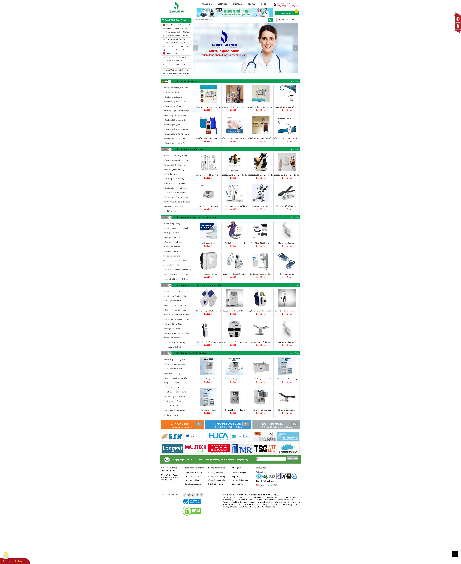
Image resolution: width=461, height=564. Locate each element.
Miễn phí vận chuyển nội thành (182, 427)
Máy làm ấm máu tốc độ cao (174, 310)
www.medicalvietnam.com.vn (288, 502)
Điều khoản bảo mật (240, 480)
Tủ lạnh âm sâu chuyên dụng (286, 379)
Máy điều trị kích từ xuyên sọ (286, 107)
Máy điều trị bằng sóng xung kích (176, 129)
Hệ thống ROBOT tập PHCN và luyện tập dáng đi (239, 206)
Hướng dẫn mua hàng (216, 476)
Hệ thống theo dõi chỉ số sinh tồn (176, 291)
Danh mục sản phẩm (175, 20)
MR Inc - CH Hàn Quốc (173, 61)
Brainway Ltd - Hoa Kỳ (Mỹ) (175, 50)
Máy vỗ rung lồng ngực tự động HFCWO (210, 138)
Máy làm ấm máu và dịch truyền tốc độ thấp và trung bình (294, 311)
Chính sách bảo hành (193, 476)
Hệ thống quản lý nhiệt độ (173, 301)
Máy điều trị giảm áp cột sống (175, 188)
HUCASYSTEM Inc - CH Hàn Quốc (174, 65)
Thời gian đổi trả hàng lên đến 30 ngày (277, 427)
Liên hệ (264, 4)
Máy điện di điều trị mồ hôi (173, 251)
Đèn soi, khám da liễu (171, 265)
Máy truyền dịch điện (171, 328)
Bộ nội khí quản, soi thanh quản (175, 274)
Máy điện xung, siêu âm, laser (175, 106)
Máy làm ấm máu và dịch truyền (175, 305)
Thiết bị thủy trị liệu (171, 174)
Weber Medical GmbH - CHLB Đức (177, 32)
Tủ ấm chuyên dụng (208, 410)
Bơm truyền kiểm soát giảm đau (176, 333)
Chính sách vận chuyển (193, 473)
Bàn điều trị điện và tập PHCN (175, 192)
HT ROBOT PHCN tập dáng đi (175, 183)
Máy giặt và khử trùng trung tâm (260, 410)
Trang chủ (207, 4)
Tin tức (251, 4)
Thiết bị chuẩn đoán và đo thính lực (177, 270)
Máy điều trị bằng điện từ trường (176, 134)
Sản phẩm (237, 4)
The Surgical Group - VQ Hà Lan (176, 43)
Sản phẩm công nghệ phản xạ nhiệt (208, 311)
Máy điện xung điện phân (173, 97)
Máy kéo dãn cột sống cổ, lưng (175, 155)
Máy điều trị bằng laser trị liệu (175, 120)
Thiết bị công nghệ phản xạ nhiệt (176, 319)
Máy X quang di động (208, 243)
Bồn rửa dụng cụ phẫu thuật (261, 379)
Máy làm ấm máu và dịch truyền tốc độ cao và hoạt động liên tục (219, 342)
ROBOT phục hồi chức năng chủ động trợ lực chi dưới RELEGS (269, 175)
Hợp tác (235, 476)
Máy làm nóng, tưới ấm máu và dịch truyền (263, 311)
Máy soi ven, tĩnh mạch (172, 246)
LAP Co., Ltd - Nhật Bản (174, 53)
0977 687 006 (288, 20)
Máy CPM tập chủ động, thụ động (176, 202)
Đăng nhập (282, 6)
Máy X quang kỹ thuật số (172, 233)
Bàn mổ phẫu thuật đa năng (174, 342)
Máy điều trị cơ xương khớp (174, 143)
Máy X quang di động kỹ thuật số (234, 274)
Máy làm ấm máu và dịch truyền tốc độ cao (237, 342)
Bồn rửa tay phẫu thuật (172, 347)
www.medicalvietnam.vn (266, 502)
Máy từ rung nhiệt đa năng (173, 169)
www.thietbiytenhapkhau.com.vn (242, 502)
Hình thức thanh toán (216, 480)
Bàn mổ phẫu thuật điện (286, 410)
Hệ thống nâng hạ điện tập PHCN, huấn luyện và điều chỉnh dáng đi (219, 175)
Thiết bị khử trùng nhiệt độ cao (208, 379)
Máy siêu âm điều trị (171, 92)
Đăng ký (294, 6)
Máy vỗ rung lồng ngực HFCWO (175, 88)
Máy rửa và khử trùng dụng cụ (235, 410)
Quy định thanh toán (193, 484)
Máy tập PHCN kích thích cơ (174, 206)
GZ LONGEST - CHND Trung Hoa (177, 74)
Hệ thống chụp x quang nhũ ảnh (175, 228)
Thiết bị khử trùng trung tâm (235, 379)
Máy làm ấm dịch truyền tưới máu (176, 315)
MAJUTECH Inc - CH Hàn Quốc (176, 70)
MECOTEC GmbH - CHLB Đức (176, 28)
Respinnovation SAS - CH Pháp (176, 35)
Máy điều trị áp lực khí (172, 125)
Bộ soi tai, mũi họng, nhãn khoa (175, 279)
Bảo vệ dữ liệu (237, 484)
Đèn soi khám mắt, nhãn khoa (175, 260)
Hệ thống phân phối (215, 473)
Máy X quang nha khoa (172, 242)
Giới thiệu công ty (239, 473)
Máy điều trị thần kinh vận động (175, 160)
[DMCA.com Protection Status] (191, 511)
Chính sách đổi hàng (192, 480)
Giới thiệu (222, 4)
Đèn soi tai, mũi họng (171, 256)
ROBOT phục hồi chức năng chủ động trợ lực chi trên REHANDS (296, 175)
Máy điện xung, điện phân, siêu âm (177, 101)
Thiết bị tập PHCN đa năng (173, 179)
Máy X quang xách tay (171, 237)
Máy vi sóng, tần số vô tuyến (174, 115)
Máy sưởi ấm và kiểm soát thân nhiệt (235, 311)
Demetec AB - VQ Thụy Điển (175, 39)
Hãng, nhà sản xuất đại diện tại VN (177, 25)
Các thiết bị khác (169, 211)
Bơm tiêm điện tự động (172, 324)
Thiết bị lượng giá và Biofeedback (176, 197)
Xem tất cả (294, 81)
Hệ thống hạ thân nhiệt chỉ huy (175, 296)
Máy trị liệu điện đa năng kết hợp (176, 111)
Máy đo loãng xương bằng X (174, 223)
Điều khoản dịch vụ (215, 484)
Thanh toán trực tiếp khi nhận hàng (228, 427)
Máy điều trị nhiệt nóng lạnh (174, 138)
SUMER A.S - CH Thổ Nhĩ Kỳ (176, 57)
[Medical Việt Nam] (177, 7)
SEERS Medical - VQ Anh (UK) (176, 46)
